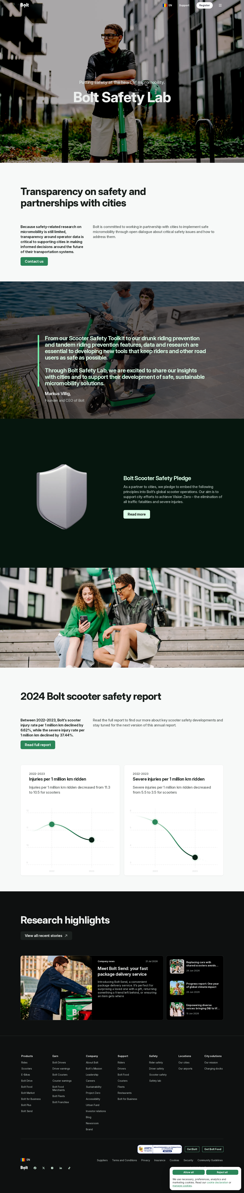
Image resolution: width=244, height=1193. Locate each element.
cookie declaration (217, 1182)
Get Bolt (192, 1149)
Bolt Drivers (59, 1062)
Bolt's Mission (94, 1068)
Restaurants (124, 1092)
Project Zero (93, 1092)
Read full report (38, 745)
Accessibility (93, 1098)
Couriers (122, 1080)
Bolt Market (28, 1092)
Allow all (188, 1172)
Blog (88, 1117)
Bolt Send (27, 1111)
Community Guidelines (210, 1160)
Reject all (222, 1172)
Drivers (122, 1068)
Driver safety (156, 1068)
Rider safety (156, 1062)
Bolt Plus (26, 1105)
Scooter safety (158, 1074)
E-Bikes (25, 1074)
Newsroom (92, 1123)
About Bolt (92, 1062)
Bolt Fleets (59, 1096)
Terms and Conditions (124, 1160)
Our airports (185, 1068)
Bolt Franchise (61, 1102)
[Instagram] (52, 1168)
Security (188, 1160)
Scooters (26, 1068)
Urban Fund (92, 1105)
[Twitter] (43, 1168)
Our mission (211, 1062)
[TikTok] (69, 1168)
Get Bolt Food (212, 1149)
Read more (137, 514)
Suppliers (102, 1160)
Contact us (34, 261)
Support (184, 5)
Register (204, 5)
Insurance (159, 1160)
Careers (90, 1080)
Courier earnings (62, 1080)
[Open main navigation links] (220, 5)
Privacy (145, 1160)
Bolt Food (26, 1086)
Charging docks (213, 1068)
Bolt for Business (31, 1098)
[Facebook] (35, 1168)
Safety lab (155, 1080)
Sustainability (93, 1086)
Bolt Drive (27, 1080)
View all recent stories (43, 936)
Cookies (174, 1160)
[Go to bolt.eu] (25, 5)
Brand (89, 1129)
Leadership (92, 1074)
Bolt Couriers (60, 1074)
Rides (24, 1062)
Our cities (183, 1062)
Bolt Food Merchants (59, 1088)
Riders (121, 1062)
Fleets (121, 1086)
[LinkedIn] (61, 1168)
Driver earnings (61, 1068)
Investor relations (96, 1111)
